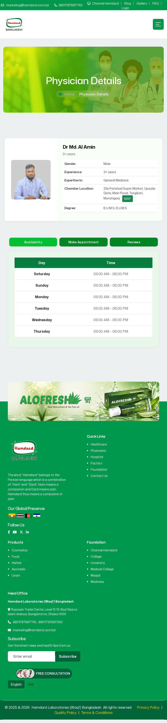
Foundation (99, 469)
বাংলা (30, 684)
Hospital (97, 457)
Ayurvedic (19, 569)
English (16, 684)
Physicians (98, 451)
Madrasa (97, 582)
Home (69, 94)
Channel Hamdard (105, 3)
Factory (96, 463)
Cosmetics (20, 550)
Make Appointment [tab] (83, 242)
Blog (127, 3)
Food (15, 556)
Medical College (102, 569)
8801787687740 (70, 5)
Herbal (16, 563)
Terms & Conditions (97, 712)
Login (125, 8)
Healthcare (99, 444)
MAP (127, 199)
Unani (16, 575)
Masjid (95, 575)
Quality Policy (65, 712)
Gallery (142, 3)
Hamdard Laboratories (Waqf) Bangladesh (67, 707)
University (98, 563)
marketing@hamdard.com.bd (27, 5)
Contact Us (99, 476)
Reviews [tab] (133, 242)
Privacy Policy (148, 707)
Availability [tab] (33, 242)
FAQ (155, 3)
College (96, 556)
